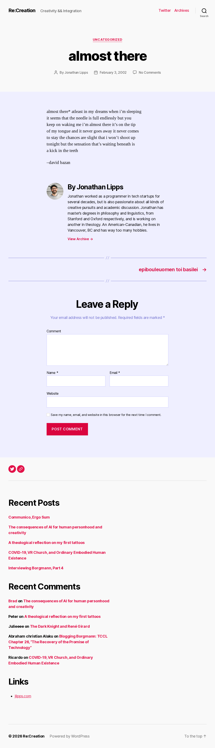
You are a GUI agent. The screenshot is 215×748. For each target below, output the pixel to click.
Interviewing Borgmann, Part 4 (35, 568)
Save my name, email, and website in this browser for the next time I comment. (106, 415)
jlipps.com (23, 696)
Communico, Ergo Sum (29, 517)
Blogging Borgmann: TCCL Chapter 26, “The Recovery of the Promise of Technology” (58, 642)
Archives (181, 10)
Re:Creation (21, 10)
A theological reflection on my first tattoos (46, 542)
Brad (12, 601)
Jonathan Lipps (76, 72)
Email (115, 373)
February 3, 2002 (113, 72)
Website (53, 393)
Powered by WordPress (70, 736)
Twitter (165, 10)
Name (52, 373)
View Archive (80, 239)
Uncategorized (107, 40)
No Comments (150, 72)
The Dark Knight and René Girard (60, 626)
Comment (54, 331)
